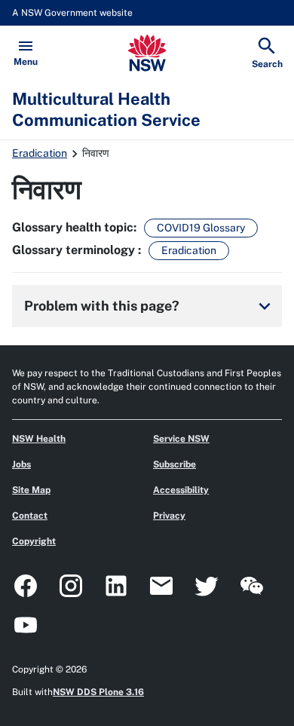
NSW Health (39, 438)
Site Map (31, 490)
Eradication (39, 153)
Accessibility (181, 490)
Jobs (21, 464)
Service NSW (181, 438)
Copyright (34, 541)
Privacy (169, 515)
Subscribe (174, 464)
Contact (29, 515)
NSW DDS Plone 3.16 (98, 692)
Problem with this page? (150, 306)
